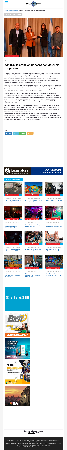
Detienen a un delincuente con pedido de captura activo (54, 225)
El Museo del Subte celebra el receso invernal (33, 250)
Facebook (8, 133)
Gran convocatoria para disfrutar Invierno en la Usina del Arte (53, 251)
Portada (6, 10)
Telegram (30, 133)
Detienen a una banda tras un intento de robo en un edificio (54, 201)
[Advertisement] (33, 151)
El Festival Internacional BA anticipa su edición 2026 (12, 250)
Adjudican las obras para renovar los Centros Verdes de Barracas (12, 275)
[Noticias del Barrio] (33, 3)
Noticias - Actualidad (13, 10)
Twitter (16, 133)
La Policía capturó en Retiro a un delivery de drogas (13, 201)
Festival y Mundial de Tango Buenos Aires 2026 (32, 225)
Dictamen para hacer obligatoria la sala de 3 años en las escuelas (33, 275)
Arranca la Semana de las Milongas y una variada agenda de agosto (11, 226)
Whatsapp (22, 133)
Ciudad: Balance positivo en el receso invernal (33, 201)
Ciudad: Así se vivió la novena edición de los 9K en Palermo (54, 274)
